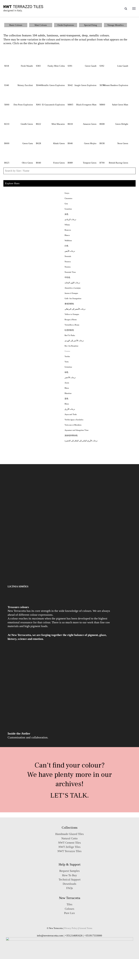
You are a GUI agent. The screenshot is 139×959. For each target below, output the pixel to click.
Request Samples (69, 870)
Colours (69, 908)
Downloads (69, 883)
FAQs (69, 888)
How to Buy (69, 875)
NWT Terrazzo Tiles (69, 851)
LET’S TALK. (69, 795)
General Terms (85, 928)
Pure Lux (69, 913)
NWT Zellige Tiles (69, 847)
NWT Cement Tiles (69, 842)
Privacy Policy (71, 928)
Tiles (69, 904)
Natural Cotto (69, 838)
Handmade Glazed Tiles (69, 834)
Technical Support (70, 879)
